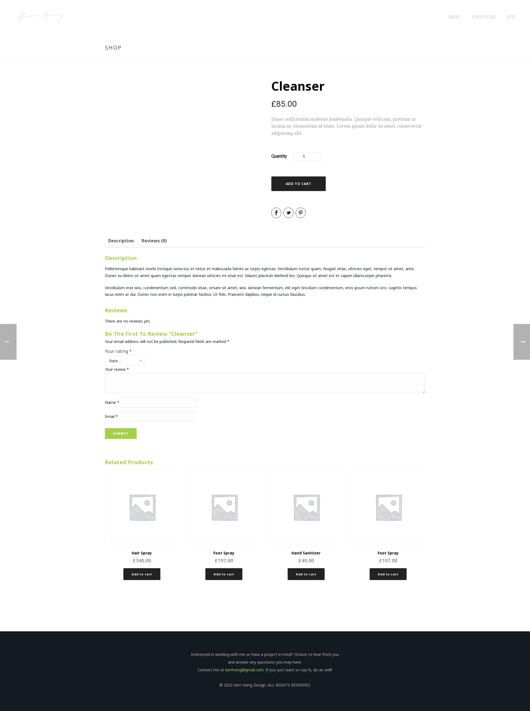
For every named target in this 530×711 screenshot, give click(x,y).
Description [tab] (121, 241)
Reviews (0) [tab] (154, 241)
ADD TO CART (298, 183)
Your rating (118, 351)
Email (111, 416)
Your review (117, 369)
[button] (141, 574)
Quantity (279, 156)
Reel (511, 17)
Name (112, 402)
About (455, 17)
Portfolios (484, 17)
